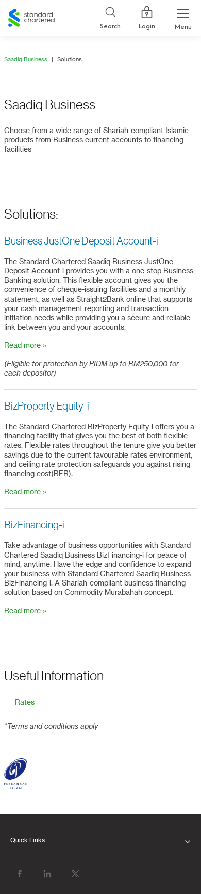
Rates (25, 702)
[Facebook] (19, 873)
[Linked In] (47, 873)
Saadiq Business (25, 59)
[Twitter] (75, 873)
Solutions (69, 59)
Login (147, 26)
